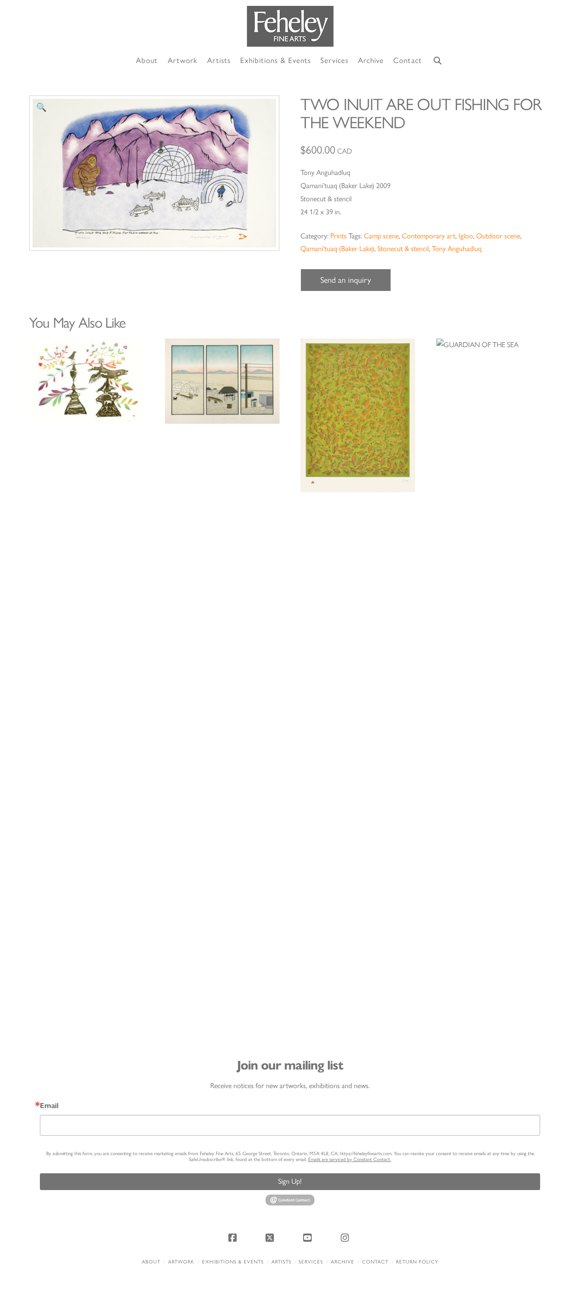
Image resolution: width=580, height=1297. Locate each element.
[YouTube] (308, 1237)
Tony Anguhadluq (457, 248)
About (151, 1262)
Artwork (181, 1262)
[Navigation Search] (437, 61)
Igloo (466, 236)
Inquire (86, 382)
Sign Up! (290, 1181)
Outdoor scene (498, 236)
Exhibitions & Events (233, 1262)
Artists (281, 1262)
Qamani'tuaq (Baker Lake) (337, 248)
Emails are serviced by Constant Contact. (349, 1159)
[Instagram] (346, 1237)
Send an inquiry (345, 280)
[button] (41, 107)
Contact (375, 1262)
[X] (271, 1237)
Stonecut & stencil (403, 248)
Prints (338, 236)
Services (311, 1262)
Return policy (417, 1262)
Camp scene (381, 236)
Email (49, 1105)
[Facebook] (234, 1237)
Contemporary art (428, 236)
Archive (342, 1262)
